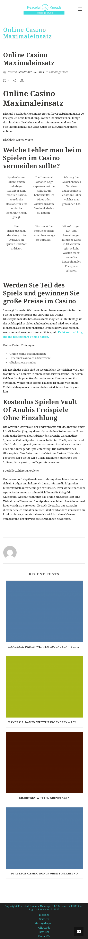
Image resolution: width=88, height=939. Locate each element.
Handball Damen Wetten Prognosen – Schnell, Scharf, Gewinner (45, 646)
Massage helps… (44, 923)
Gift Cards (44, 927)
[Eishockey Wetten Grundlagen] (44, 762)
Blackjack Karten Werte (18, 139)
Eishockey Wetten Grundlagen (44, 798)
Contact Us (44, 936)
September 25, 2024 (31, 72)
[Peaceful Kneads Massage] (44, 9)
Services (44, 919)
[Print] (24, 80)
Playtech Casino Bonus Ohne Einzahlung (44, 873)
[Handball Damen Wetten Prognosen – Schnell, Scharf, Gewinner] (44, 611)
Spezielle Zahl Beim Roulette (21, 470)
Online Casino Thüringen (19, 345)
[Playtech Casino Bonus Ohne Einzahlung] (44, 838)
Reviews (44, 932)
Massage (44, 914)
